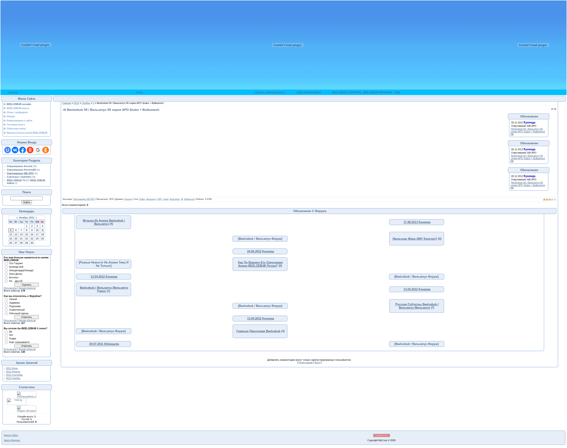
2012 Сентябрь (14, 375)
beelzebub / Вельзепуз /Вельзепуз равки (104, 289)
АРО (159, 199)
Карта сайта (11, 435)
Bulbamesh (189, 199)
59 (182, 199)
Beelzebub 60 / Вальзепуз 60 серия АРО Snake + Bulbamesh (528, 130)
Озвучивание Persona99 (21, 169)
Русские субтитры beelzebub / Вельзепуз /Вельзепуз (417, 306)
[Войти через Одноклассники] (45, 150)
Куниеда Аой (16, 266)
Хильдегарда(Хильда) (21, 270)
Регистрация (306, 362)
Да (10, 331)
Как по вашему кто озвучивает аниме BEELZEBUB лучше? (260, 264)
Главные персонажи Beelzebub (258, 331)
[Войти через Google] (37, 150)
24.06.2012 (254, 251)
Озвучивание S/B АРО (20, 173)
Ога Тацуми (16, 263)
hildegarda (111, 344)
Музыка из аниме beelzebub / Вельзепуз (104, 222)
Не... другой (15, 281)
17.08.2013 (411, 222)
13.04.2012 (98, 276)
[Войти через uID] (7, 150)
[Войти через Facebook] (22, 150)
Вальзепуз (151, 199)
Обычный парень (19, 313)
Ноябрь (86, 103)
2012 (76, 103)
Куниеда (128, 199)
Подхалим (15, 306)
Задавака (14, 302)
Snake (142, 199)
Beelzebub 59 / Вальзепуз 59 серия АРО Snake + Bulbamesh (528, 157)
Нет (11, 335)
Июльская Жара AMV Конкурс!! (415, 238)
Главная (66, 103)
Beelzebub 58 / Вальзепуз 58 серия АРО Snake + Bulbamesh (528, 184)
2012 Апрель (13, 371)
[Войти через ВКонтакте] (15, 150)
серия (166, 199)
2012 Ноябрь (13, 378)
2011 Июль (12, 368)
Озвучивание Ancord (19, 166)
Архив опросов (27, 288)
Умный (13, 299)
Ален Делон (15, 274)
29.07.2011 (96, 344)
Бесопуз (13, 277)
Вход (317, 362)
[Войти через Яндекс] (30, 150)
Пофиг (12, 338)
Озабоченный (17, 309)
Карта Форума (12, 440)
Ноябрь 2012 (26, 217)
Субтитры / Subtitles (19, 176)
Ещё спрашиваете (19, 342)
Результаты (10, 288)
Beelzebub (174, 199)
